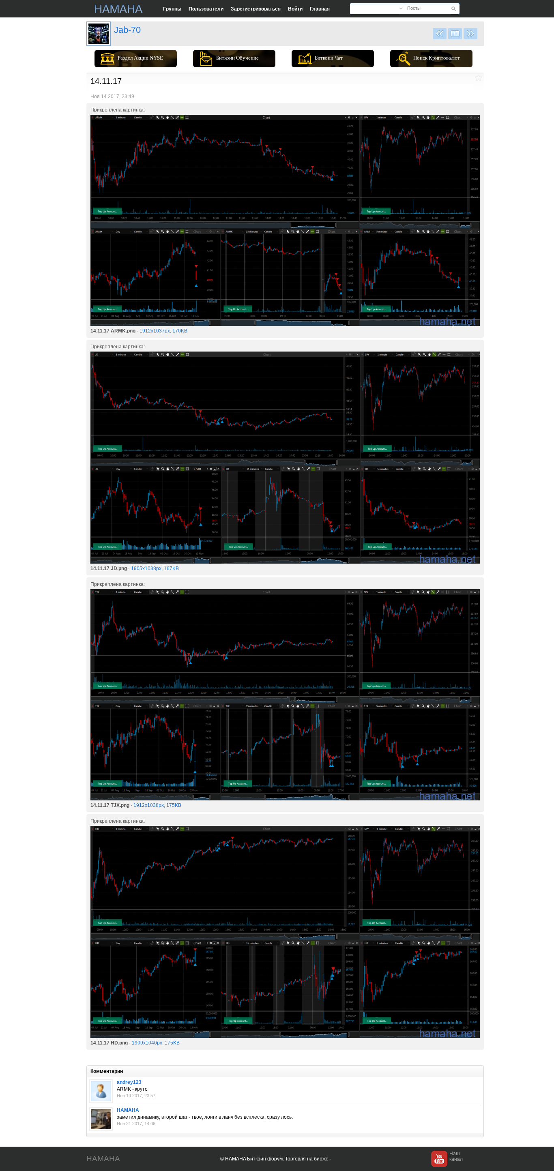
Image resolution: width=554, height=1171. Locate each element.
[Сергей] (98, 33)
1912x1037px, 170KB (163, 331)
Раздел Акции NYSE (140, 58)
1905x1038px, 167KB (155, 568)
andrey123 (129, 1082)
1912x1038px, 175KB (157, 805)
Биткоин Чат (329, 58)
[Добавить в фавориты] (478, 77)
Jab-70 (127, 30)
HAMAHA (128, 1110)
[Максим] (101, 1119)
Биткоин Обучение (237, 58)
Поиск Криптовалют (436, 58)
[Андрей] (101, 1091)
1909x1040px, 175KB (156, 1043)
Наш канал (456, 1156)
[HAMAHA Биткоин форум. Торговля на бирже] (119, 9)
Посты (414, 8)
